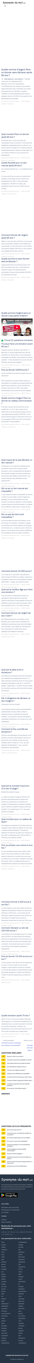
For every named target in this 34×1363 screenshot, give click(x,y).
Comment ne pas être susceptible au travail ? (19, 1060)
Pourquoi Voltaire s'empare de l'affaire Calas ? (19, 1080)
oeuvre (3, 1289)
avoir (3, 1252)
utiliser (3, 1279)
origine (3, 1284)
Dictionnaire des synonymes (10, 1210)
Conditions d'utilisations (17, 1359)
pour (2, 1254)
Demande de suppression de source (11, 101)
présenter (21, 1304)
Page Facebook (6, 1222)
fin (19, 1284)
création (4, 1331)
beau (20, 1311)
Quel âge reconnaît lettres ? (30, 1047)
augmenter (21, 1267)
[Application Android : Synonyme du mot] (9, 1195)
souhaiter (21, 1299)
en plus (3, 1245)
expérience (21, 1262)
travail (20, 1254)
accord (20, 1340)
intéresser (21, 1289)
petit (19, 1274)
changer (21, 1286)
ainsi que (4, 1333)
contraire (4, 1250)
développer (21, 1281)
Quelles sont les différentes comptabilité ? (18, 1073)
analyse (20, 1277)
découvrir (21, 1301)
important (21, 1259)
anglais (20, 1245)
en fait (20, 1269)
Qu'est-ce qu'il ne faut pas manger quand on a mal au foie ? (19, 1162)
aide (2, 1294)
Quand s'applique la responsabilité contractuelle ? (16, 1149)
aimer (20, 1272)
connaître (4, 1308)
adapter (3, 1338)
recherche (4, 1316)
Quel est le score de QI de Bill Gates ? (17, 1166)
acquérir (21, 1331)
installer (3, 1269)
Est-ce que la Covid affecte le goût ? (17, 1088)
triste (3, 1323)
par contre (21, 1316)
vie (2, 1296)
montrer (3, 1281)
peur (19, 1335)
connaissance (5, 1313)
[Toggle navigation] (5, 5)
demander (21, 1257)
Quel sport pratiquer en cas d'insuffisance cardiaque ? (18, 1145)
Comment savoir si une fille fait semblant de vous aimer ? (19, 1134)
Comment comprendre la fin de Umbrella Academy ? (18, 1084)
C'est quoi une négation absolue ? (16, 1070)
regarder (21, 1323)
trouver (3, 1267)
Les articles (5, 1212)
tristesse (4, 1328)
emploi (20, 1313)
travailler (4, 1326)
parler (3, 1318)
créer (2, 1257)
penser (3, 1321)
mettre (3, 1247)
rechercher (21, 1338)
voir (2, 1272)
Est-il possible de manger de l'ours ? (17, 1067)
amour (3, 1264)
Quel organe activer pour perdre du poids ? (19, 1063)
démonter (21, 1308)
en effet (20, 1247)
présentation (22, 1291)
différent (21, 1294)
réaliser (3, 1299)
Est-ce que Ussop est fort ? (14, 1130)
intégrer (20, 1306)
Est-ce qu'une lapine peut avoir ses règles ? (19, 1138)
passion (3, 1340)
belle (2, 1301)
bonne (3, 1291)
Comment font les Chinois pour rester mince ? (19, 1077)
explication (21, 1318)
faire (2, 1242)
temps (3, 1274)
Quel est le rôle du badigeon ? (15, 1153)
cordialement (22, 1242)
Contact (3, 1220)
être (19, 1250)
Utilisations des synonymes (10, 1207)
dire (19, 1264)
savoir (20, 1279)
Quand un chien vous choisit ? (15, 1056)
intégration (4, 1306)
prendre (3, 1262)
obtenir (3, 1277)
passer (20, 1328)
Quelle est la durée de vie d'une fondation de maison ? (19, 1157)
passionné (4, 1335)
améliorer (21, 1326)
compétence (22, 1343)
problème (21, 1252)
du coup (4, 1286)
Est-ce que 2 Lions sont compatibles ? (17, 1141)
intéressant (4, 1304)
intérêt (20, 1333)
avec (19, 1321)
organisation (5, 1343)
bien (2, 1259)
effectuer (4, 1311)
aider (20, 1296)
